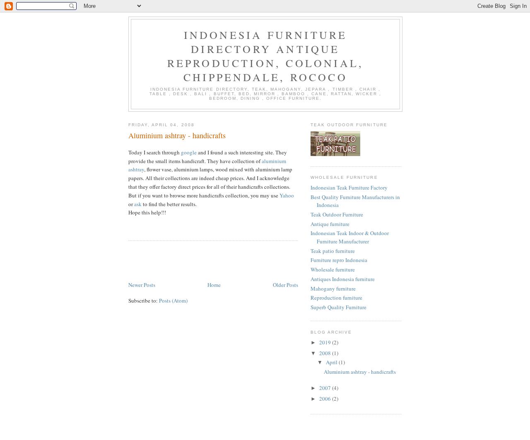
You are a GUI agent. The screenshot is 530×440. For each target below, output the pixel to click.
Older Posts (285, 285)
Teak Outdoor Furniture (337, 214)
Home (214, 285)
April (332, 362)
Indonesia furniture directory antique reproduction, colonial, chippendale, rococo (265, 56)
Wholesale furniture (333, 269)
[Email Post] (129, 225)
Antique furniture (330, 224)
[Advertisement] (225, 261)
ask (138, 204)
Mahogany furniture (333, 288)
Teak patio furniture (333, 251)
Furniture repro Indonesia (339, 260)
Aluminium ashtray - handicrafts (177, 135)
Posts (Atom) (173, 300)
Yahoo (286, 195)
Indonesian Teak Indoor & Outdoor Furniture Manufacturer (350, 237)
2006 (325, 398)
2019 (325, 342)
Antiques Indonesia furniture (343, 279)
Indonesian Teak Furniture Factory (349, 187)
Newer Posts (141, 285)
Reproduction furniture (336, 297)
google (189, 152)
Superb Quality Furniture (338, 307)
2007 (325, 388)
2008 (325, 353)
